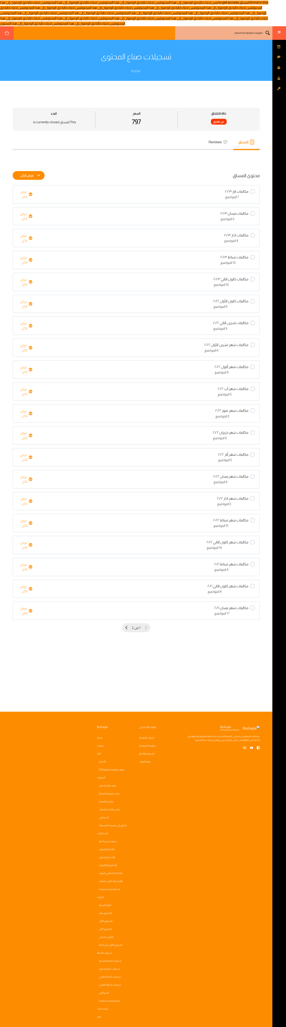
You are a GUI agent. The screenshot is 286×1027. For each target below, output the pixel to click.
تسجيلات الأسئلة (104, 953)
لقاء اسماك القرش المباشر (111, 881)
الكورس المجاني (106, 937)
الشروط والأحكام (146, 753)
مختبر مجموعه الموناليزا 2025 (112, 769)
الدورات (100, 897)
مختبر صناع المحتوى (107, 785)
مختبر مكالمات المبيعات (109, 809)
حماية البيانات (145, 761)
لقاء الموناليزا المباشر (108, 865)
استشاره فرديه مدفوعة (109, 889)
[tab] (246, 142)
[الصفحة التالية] (126, 628)
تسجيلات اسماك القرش (110, 984)
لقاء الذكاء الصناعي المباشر (111, 873)
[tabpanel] (136, 157)
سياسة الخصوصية (147, 745)
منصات (100, 745)
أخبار (99, 753)
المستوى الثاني (105, 929)
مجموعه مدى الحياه (108, 841)
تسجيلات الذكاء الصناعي (110, 976)
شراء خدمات (102, 1008)
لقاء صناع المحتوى (107, 857)
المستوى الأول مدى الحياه (110, 945)
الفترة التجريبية (105, 905)
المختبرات (101, 777)
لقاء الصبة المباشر (107, 849)
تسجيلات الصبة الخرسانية (110, 961)
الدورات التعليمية (146, 737)
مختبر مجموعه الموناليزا (109, 793)
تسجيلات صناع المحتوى (109, 969)
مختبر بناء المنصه (106, 801)
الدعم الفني (104, 817)
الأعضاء (102, 761)
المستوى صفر (105, 913)
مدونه (100, 737)
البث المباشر (102, 833)
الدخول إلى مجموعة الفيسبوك (112, 825)
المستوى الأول (105, 921)
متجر (99, 1016)
